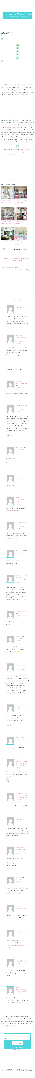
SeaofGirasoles (21, 611)
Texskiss (18, 877)
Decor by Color (11, 154)
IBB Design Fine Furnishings (18, 222)
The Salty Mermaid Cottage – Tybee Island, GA (19, 243)
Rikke (17, 475)
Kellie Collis (20, 550)
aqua (15, 129)
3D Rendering (15, 510)
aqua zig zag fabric (24, 94)
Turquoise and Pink (25, 258)
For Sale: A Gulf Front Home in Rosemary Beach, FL (20, 202)
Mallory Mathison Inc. (7, 241)
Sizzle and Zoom (21, 905)
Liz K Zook (19, 306)
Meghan (18, 636)
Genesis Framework (26, 1070)
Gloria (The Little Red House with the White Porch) (22, 761)
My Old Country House (21, 85)
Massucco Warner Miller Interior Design (7, 201)
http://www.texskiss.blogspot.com (15, 893)
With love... (19, 447)
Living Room (7, 258)
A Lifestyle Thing (21, 522)
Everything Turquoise (10, 1026)
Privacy (20, 1049)
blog (12, 137)
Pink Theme (16, 1070)
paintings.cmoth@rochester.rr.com (15, 945)
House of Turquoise (18, 15)
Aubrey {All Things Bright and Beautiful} (22, 577)
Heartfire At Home (22, 405)
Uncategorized (17, 260)
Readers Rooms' (15, 258)
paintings (26, 141)
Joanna (18, 497)
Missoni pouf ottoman (14, 127)
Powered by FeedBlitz (17, 1047)
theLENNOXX (19, 705)
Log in (21, 1071)
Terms (16, 1049)
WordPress (15, 1071)
